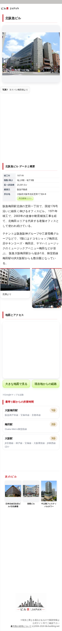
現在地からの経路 (46, 384)
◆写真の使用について (21, 626)
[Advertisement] (31, 129)
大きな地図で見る (16, 384)
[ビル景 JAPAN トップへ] (31, 602)
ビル (10, 8)
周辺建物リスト (25, 198)
